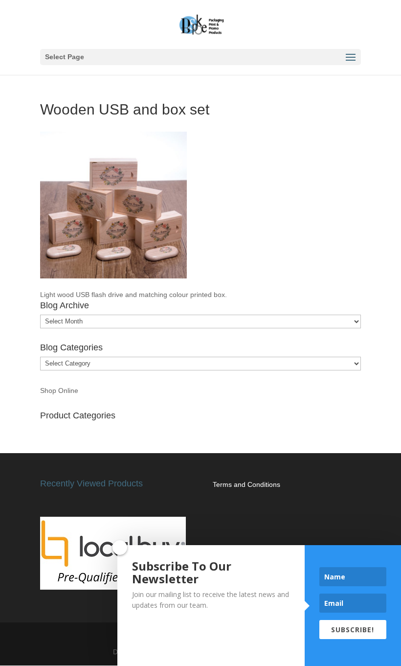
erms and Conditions (248, 484)
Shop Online (59, 390)
